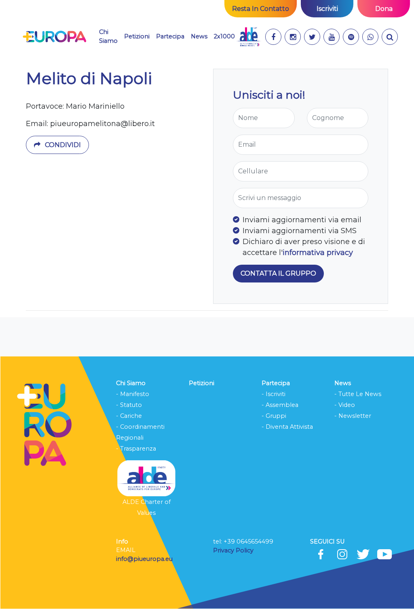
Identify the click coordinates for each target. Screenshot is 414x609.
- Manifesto (132, 394)
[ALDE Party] (248, 36)
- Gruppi (274, 415)
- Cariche (129, 415)
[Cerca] (390, 37)
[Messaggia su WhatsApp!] (370, 37)
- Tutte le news (357, 394)
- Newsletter (352, 415)
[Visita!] (273, 37)
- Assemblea (280, 405)
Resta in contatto (260, 9)
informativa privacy (318, 252)
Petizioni (137, 36)
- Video (344, 405)
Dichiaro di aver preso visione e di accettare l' (304, 247)
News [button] (199, 36)
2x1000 (224, 36)
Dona (384, 9)
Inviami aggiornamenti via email (302, 219)
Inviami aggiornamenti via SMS (300, 230)
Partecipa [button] (170, 36)
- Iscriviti (273, 394)
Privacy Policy (234, 550)
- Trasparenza (136, 448)
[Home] (54, 37)
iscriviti (327, 9)
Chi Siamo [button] (108, 36)
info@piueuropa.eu (144, 559)
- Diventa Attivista (287, 426)
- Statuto (129, 405)
